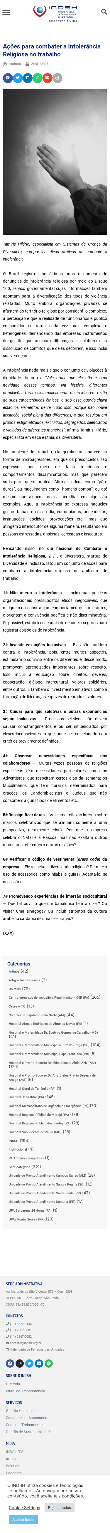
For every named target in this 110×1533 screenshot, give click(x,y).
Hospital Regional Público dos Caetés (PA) (40, 1123)
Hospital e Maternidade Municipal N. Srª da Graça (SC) (49, 1045)
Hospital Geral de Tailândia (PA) (32, 1089)
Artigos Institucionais (24, 980)
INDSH (13, 1141)
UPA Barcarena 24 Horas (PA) (30, 1211)
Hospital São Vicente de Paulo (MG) (35, 1132)
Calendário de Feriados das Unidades (37, 1349)
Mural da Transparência (25, 1391)
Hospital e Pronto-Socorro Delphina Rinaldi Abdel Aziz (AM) (52, 1063)
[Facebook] (10, 1363)
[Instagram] (20, 1363)
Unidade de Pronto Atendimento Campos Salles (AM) (47, 1176)
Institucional (18, 1149)
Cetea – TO (17, 1006)
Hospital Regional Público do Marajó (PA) (39, 1115)
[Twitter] (29, 1363)
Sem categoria (19, 1167)
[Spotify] (49, 1363)
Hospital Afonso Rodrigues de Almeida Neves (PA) (45, 1024)
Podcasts (14, 1473)
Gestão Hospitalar (21, 1410)
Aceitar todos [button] (23, 1519)
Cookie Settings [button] (24, 1507)
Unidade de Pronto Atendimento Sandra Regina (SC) (46, 1184)
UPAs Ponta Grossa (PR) (27, 1219)
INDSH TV (14, 1452)
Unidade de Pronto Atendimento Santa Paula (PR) (45, 1193)
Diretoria (13, 1384)
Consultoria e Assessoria (26, 1418)
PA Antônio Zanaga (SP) (26, 1158)
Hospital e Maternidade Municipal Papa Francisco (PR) (49, 1054)
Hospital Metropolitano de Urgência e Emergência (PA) (49, 1106)
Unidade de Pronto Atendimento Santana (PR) (42, 1202)
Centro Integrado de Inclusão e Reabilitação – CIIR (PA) (49, 998)
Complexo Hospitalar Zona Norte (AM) (37, 1015)
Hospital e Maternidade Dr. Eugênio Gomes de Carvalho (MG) (53, 1033)
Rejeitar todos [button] (59, 1507)
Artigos (14, 971)
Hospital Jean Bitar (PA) (26, 1097)
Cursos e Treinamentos (25, 1425)
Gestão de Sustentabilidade (29, 1432)
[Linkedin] (39, 1363)
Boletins (15, 989)
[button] (6, 12)
